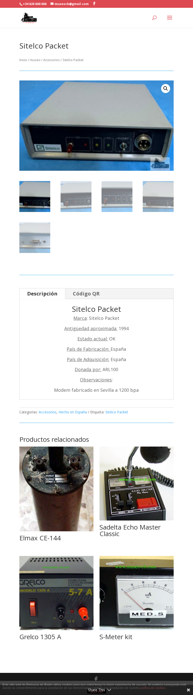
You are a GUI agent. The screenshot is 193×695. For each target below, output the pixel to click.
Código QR (86, 293)
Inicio (23, 60)
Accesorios (51, 60)
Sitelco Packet (116, 412)
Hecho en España (73, 412)
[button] (165, 88)
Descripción (42, 293)
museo (35, 60)
